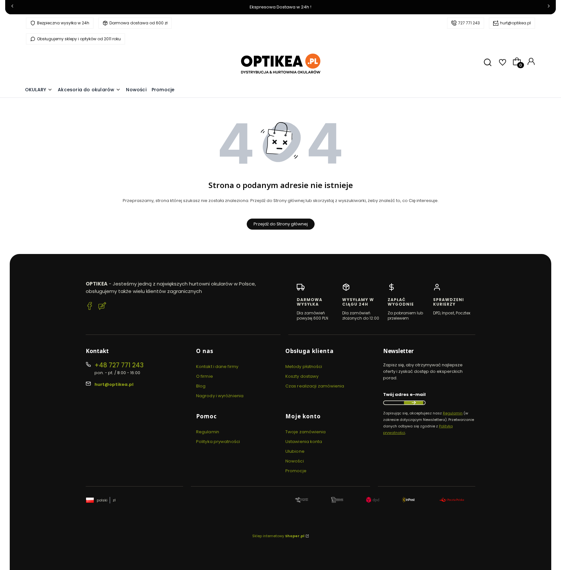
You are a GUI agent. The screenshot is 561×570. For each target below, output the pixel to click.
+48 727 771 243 (118, 365)
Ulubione (295, 451)
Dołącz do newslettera (413, 403)
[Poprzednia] (12, 7)
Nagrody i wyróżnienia (219, 396)
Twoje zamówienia (305, 432)
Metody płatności (303, 366)
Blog (201, 386)
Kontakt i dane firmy (217, 366)
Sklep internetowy (278, 535)
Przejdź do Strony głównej (281, 224)
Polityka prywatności (218, 441)
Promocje (295, 471)
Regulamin (207, 432)
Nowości (294, 461)
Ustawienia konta (303, 441)
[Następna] (549, 7)
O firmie (204, 376)
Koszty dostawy (301, 376)
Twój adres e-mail (404, 394)
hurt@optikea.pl (515, 23)
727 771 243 (469, 23)
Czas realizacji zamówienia (314, 386)
